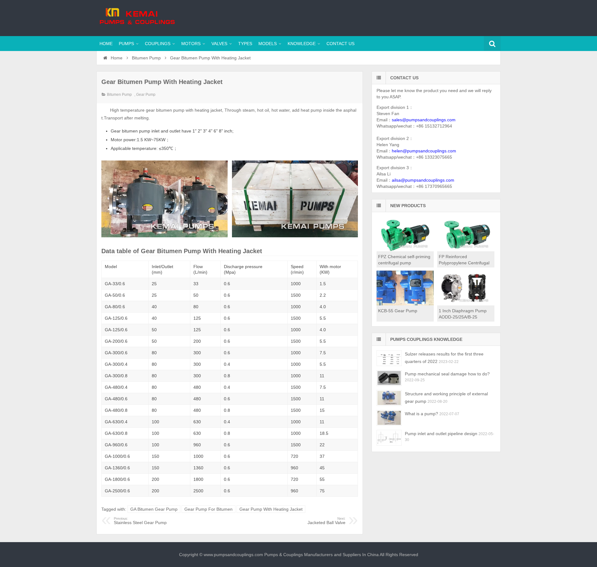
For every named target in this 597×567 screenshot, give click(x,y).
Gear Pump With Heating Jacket (271, 509)
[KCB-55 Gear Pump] (405, 303)
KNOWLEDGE (302, 43)
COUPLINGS (157, 43)
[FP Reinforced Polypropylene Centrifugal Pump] (465, 249)
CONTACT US (340, 43)
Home (116, 57)
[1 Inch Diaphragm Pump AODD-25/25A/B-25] (465, 303)
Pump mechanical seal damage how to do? (447, 373)
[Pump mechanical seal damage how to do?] (389, 378)
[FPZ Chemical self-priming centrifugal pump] (405, 249)
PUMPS (126, 43)
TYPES (245, 43)
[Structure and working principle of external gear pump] (389, 398)
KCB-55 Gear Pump (397, 310)
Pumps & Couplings (136, 17)
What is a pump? (421, 413)
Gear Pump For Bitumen (208, 509)
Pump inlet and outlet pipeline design (441, 433)
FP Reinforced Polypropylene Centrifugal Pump (464, 263)
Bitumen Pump (146, 57)
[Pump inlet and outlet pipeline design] (389, 438)
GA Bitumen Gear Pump (154, 509)
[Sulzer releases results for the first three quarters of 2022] (389, 358)
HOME (106, 43)
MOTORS (191, 43)
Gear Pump (145, 94)
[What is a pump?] (389, 418)
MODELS (267, 43)
